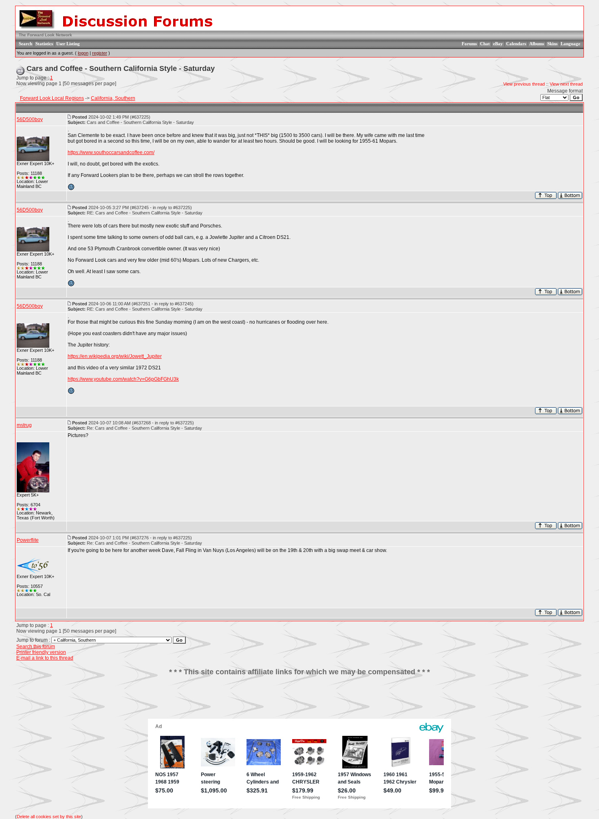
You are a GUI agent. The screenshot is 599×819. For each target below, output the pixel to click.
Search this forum (35, 646)
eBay (498, 43)
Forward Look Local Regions (52, 98)
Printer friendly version (41, 652)
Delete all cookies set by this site (49, 816)
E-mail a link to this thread (44, 658)
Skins (552, 43)
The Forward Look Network (45, 35)
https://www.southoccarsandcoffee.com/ (111, 152)
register (99, 53)
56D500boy (30, 119)
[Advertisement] (299, 700)
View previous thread (524, 84)
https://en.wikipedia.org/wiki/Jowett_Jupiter (115, 356)
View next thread (566, 84)
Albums (536, 43)
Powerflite (28, 540)
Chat (485, 43)
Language (570, 43)
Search (25, 43)
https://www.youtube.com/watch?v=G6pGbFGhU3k (123, 379)
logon (83, 53)
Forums (469, 43)
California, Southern (113, 98)
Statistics (44, 43)
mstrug (24, 425)
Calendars (516, 43)
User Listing (68, 43)
